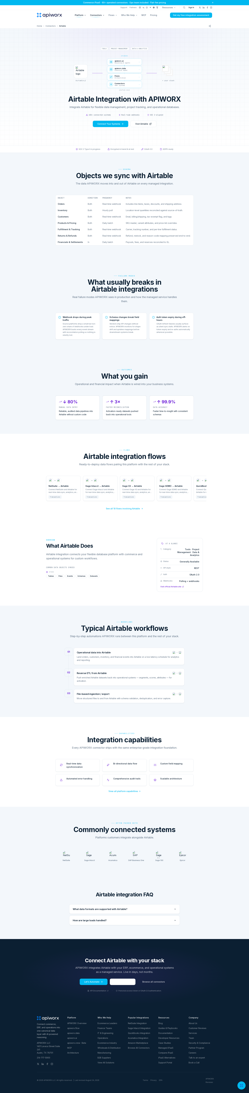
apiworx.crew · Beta (76, 1043)
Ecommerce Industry (107, 1043)
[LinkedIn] (204, 8)
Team (191, 1038)
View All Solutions (106, 1062)
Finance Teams (105, 1028)
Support (123, 7)
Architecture (73, 1053)
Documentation (165, 1033)
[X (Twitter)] (200, 8)
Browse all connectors (153, 982)
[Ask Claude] (143, 8)
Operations (103, 1038)
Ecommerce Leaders (107, 1023)
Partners (133, 7)
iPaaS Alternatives (166, 1057)
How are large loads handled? (90, 920)
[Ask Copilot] (157, 8)
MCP (144, 15)
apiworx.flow (73, 1028)
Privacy (153, 1080)
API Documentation (98, 991)
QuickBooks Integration (139, 1033)
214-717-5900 (43, 1057)
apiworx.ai (72, 1038)
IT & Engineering (105, 1033)
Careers (192, 1053)
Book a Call (194, 1062)
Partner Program (196, 1048)
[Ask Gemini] (150, 8)
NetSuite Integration (137, 1023)
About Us (193, 1023)
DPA (160, 1080)
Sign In (191, 7)
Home (39, 26)
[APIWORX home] (49, 15)
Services (193, 1033)
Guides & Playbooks (168, 1028)
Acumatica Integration (138, 1038)
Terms (145, 1080)
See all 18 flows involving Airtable (123, 508)
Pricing (153, 15)
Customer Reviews (197, 1028)
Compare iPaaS (165, 1053)
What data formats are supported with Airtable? (100, 909)
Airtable (80, 81)
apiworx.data (73, 1033)
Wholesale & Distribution (109, 1048)
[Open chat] (241, 1085)
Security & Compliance (199, 1043)
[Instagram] (211, 8)
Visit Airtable (141, 124)
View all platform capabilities (123, 791)
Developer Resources (168, 1038)
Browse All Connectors (139, 1048)
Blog (160, 1023)
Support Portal (165, 1062)
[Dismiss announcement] (212, 2)
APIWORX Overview (76, 1023)
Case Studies (164, 1043)
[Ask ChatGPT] (140, 8)
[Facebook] (207, 8)
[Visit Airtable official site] (81, 71)
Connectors (51, 26)
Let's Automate (91, 982)
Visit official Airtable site (170, 587)
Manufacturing (104, 1053)
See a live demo (123, 982)
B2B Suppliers (104, 1057)
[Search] (184, 7)
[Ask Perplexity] (147, 8)
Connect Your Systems (108, 124)
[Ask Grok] (154, 8)
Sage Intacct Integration (139, 1028)
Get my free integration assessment (191, 15)
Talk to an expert (197, 1057)
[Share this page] (209, 26)
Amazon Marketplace (138, 1043)
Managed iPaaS (165, 1048)
